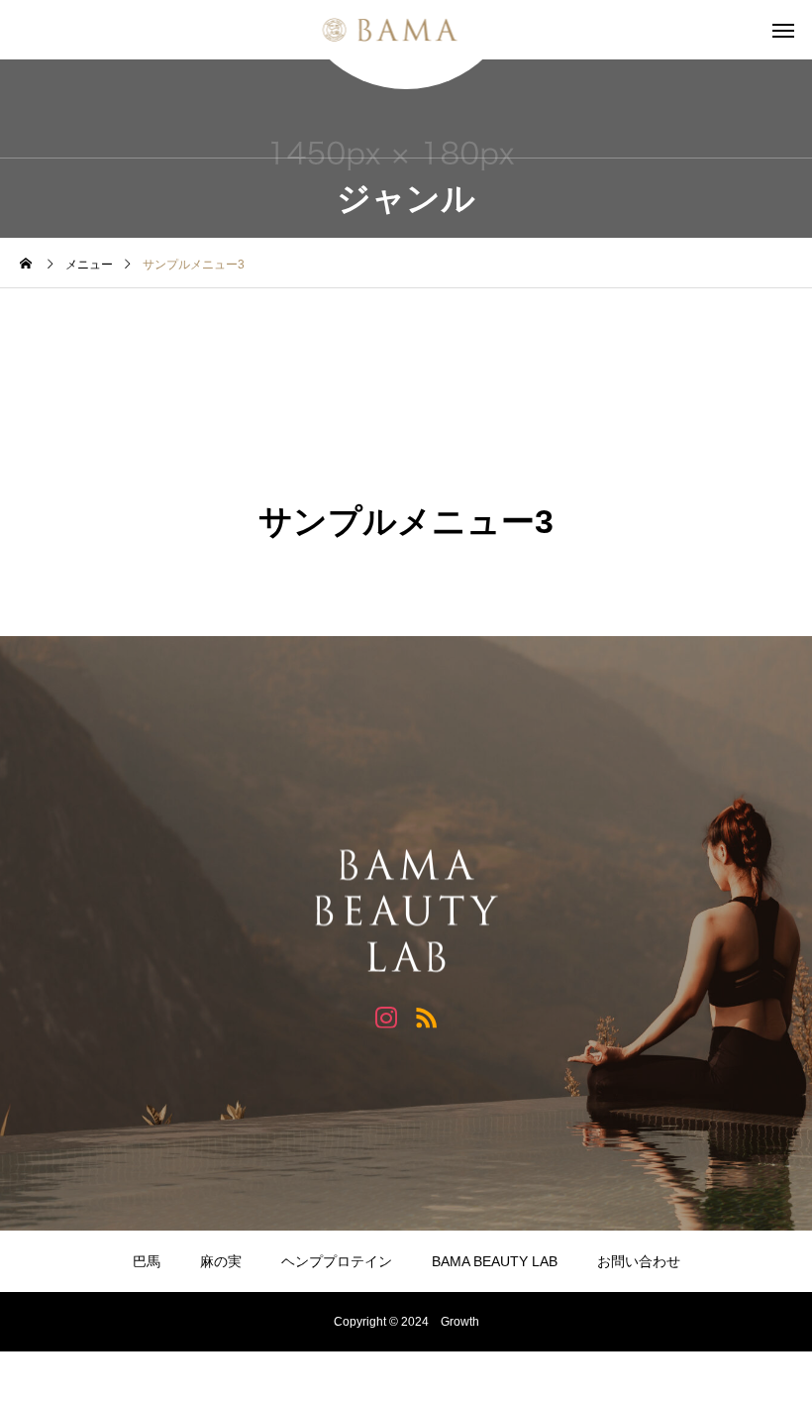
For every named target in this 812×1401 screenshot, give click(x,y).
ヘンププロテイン (336, 1261)
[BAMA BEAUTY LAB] (406, 30)
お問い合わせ (638, 1261)
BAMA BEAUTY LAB (495, 1261)
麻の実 (221, 1261)
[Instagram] (385, 1016)
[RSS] (426, 1016)
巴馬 (146, 1261)
